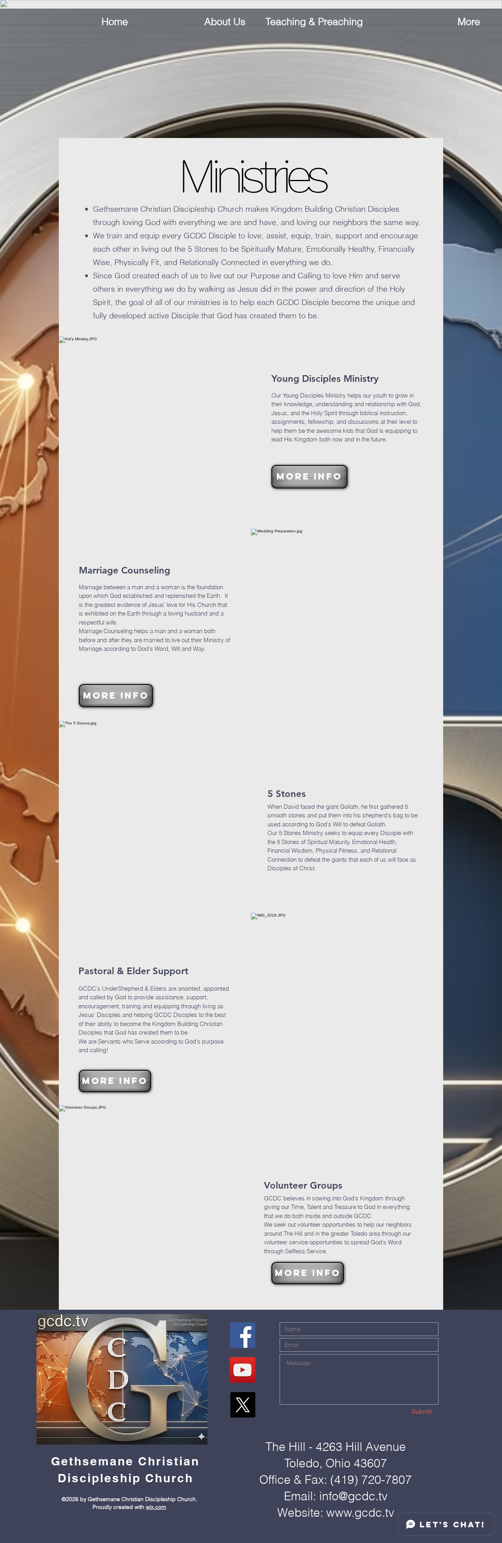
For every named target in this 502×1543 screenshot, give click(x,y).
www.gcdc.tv (360, 1512)
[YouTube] (242, 1370)
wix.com (156, 1506)
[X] (242, 1405)
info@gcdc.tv (353, 1496)
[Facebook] (242, 1335)
